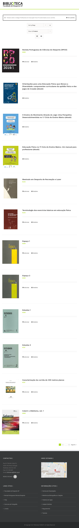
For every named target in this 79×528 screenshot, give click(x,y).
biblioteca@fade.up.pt (13, 472)
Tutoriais (44, 513)
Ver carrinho (71, 18)
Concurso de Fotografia (10, 504)
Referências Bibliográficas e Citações (52, 495)
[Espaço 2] (10, 286)
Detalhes (35, 62)
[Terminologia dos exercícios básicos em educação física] (10, 219)
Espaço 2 (26, 276)
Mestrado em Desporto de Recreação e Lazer (41, 179)
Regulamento (46, 509)
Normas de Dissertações (49, 491)
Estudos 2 (26, 345)
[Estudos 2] (10, 356)
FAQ (5, 500)
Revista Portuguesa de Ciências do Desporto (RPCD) (44, 50)
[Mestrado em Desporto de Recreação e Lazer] (10, 188)
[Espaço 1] (10, 252)
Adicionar (26, 62)
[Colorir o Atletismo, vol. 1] (10, 422)
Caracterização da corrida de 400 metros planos (43, 380)
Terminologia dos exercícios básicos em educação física (46, 210)
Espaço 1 (26, 241)
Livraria (6, 509)
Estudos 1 (26, 310)
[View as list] (41, 36)
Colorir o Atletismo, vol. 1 (33, 411)
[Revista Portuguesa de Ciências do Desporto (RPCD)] (10, 60)
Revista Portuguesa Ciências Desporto (14, 495)
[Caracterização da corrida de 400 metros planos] (10, 389)
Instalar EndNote (47, 504)
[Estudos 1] (10, 321)
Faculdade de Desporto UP (11, 491)
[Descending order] (50, 25)
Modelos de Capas (47, 500)
